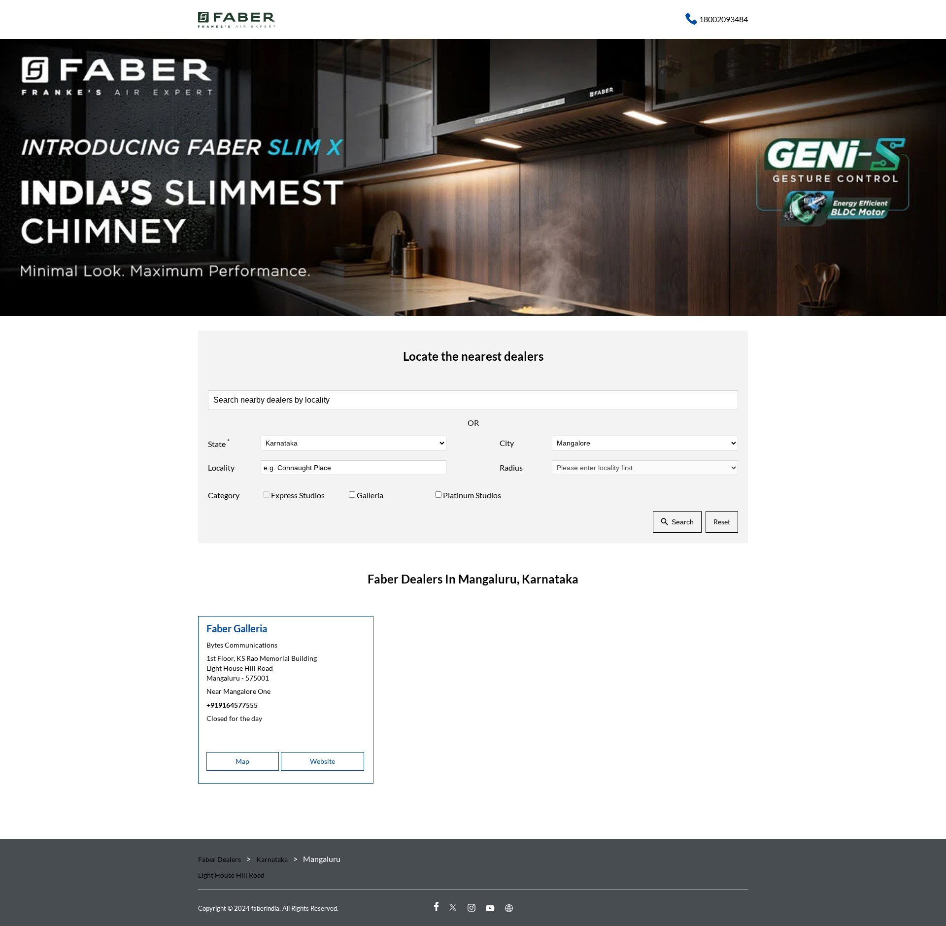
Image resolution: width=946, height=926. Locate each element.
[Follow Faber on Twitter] (454, 908)
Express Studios (298, 495)
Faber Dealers (220, 859)
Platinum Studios (472, 495)
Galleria (370, 495)
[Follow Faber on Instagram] (473, 908)
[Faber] (236, 20)
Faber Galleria (236, 628)
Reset (721, 521)
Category (223, 495)
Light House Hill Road (231, 875)
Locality (221, 467)
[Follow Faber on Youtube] (491, 908)
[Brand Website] (510, 908)
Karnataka (272, 859)
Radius (511, 467)
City (507, 442)
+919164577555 (232, 705)
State (219, 443)
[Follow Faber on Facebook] (435, 908)
